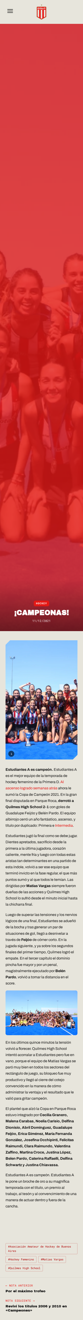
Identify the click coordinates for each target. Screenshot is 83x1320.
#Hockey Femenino (21, 1259)
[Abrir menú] (10, 12)
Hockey (41, 603)
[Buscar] (72, 12)
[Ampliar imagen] (41, 700)
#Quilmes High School (24, 1268)
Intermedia (64, 825)
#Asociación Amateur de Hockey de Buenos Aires (39, 1249)
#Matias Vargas (52, 1259)
